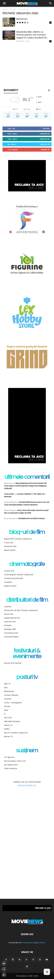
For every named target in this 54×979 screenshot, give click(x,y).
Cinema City (9, 571)
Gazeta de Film (10, 546)
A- (4, 975)
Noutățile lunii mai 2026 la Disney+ (31, 518)
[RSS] (19, 959)
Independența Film (12, 618)
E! (5, 714)
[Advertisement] (27, 65)
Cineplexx (8, 582)
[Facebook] (6, 959)
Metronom (22, 18)
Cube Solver (9, 494)
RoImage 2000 (10, 629)
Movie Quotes (10, 550)
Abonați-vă (45, 149)
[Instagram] (12, 959)
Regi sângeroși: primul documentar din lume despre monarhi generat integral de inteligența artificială (25, 486)
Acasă (5, 9)
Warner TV (8, 736)
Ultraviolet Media (11, 636)
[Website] (39, 959)
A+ (4, 963)
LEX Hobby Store (11, 764)
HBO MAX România (12, 721)
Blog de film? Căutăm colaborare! (18, 539)
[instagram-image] (13, 804)
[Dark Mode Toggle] (46, 971)
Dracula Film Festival (12, 663)
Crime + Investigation (13, 702)
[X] (33, 959)
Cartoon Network (11, 695)
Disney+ (7, 706)
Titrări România (10, 768)
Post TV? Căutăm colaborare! (16, 732)
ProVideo (7, 625)
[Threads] (27, 966)
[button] (4, 3)
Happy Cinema (10, 586)
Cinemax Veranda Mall (13, 578)
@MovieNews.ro (27, 785)
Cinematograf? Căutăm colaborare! (18, 574)
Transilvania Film (11, 633)
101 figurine (9, 757)
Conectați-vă (45, 134)
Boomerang (9, 691)
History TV (8, 725)
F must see (8, 542)
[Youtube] (46, 959)
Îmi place (46, 128)
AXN (6, 687)
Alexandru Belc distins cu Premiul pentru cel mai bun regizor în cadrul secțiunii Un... (32, 34)
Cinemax (7, 699)
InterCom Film (10, 621)
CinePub (7, 606)
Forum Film (8, 614)
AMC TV (7, 684)
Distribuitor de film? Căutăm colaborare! (21, 610)
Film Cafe (8, 717)
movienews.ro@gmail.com (34, 942)
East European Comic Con (15, 761)
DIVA (6, 710)
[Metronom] (9, 22)
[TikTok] (26, 959)
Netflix (6, 729)
